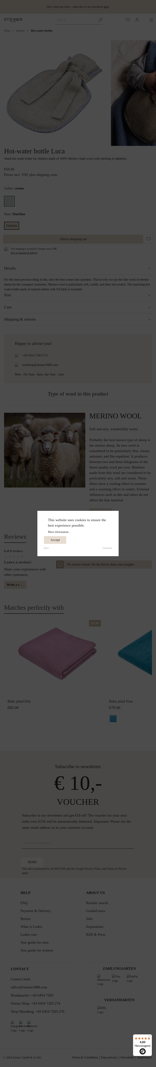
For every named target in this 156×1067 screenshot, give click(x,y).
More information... (59, 532)
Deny (46, 547)
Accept (55, 540)
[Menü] (149, 1036)
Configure (107, 547)
